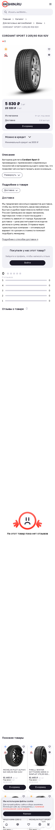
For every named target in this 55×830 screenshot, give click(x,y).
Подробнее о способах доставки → (20, 239)
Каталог (19, 19)
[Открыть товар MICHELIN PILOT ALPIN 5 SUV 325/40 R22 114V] (14, 767)
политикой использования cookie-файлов (23, 808)
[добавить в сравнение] (49, 54)
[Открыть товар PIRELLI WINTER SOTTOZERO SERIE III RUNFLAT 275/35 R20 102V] (40, 767)
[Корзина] (48, 824)
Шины (39, 23)
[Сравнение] (18, 824)
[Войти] (40, 824)
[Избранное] (29, 824)
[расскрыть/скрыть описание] (29, 137)
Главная (7, 19)
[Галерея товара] (27, 70)
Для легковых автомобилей (17, 23)
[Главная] (11, 4)
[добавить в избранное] (49, 49)
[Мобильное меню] (50, 4)
